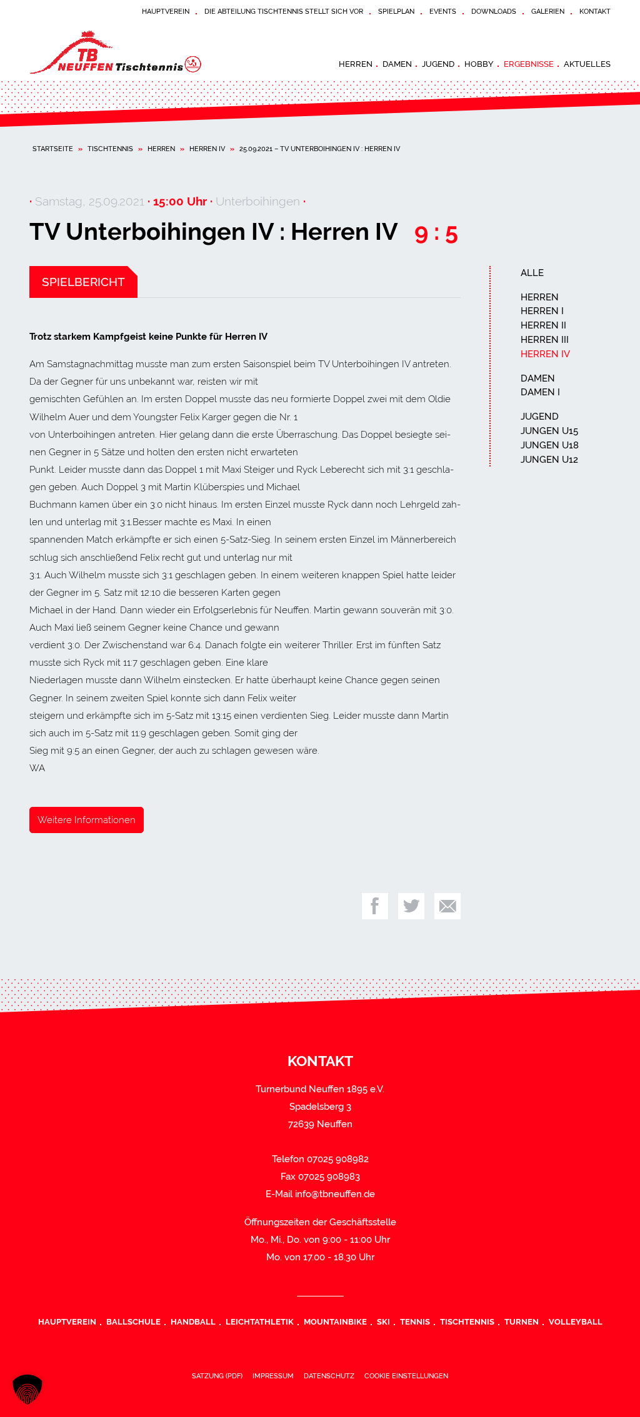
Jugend (438, 64)
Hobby (479, 64)
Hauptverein (165, 11)
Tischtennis (110, 148)
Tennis (415, 1321)
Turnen (521, 1321)
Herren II (543, 325)
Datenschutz (329, 1375)
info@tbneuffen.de (335, 1194)
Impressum (273, 1375)
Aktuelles (587, 64)
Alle (532, 273)
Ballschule (133, 1321)
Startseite (52, 148)
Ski (383, 1321)
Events (442, 11)
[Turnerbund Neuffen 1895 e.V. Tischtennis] (123, 52)
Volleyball (575, 1321)
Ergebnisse (529, 64)
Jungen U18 (550, 445)
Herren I (542, 311)
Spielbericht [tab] (83, 282)
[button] (27, 1389)
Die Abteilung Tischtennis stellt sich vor (283, 11)
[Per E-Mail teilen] (447, 906)
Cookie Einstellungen (406, 1375)
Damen (397, 64)
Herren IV (207, 148)
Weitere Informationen (87, 820)
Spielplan (396, 11)
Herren (355, 64)
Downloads (493, 11)
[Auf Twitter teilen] (411, 906)
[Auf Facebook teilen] (375, 906)
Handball (193, 1321)
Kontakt (595, 11)
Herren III (545, 339)
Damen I (540, 392)
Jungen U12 (549, 459)
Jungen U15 (549, 431)
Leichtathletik (260, 1321)
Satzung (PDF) (217, 1375)
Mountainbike (335, 1321)
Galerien (547, 11)
